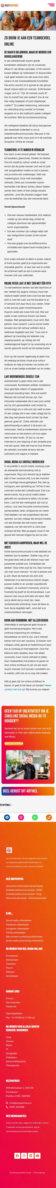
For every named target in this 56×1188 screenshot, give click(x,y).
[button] (1, 805)
